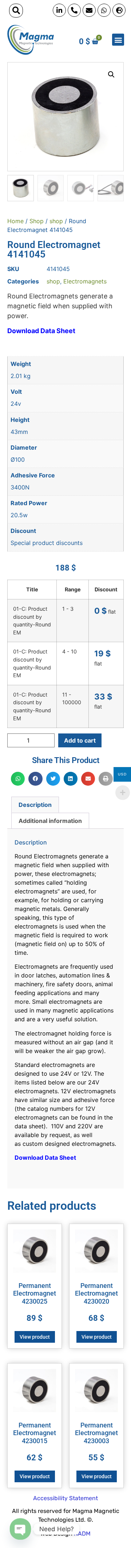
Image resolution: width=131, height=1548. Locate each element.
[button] (16, 11)
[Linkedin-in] (59, 10)
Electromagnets (85, 281)
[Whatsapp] (104, 10)
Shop (36, 221)
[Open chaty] (20, 1529)
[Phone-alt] (74, 10)
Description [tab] (35, 804)
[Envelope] (89, 10)
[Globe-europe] (119, 10)
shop (56, 221)
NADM (82, 1533)
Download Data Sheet (41, 331)
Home (15, 221)
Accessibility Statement (65, 1498)
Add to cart (80, 740)
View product (35, 1337)
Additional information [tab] (50, 820)
